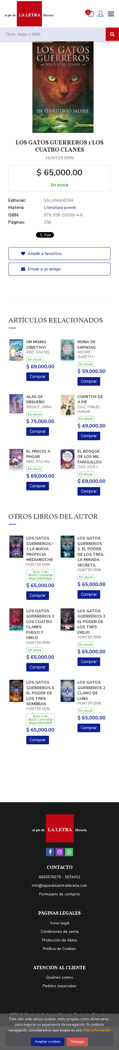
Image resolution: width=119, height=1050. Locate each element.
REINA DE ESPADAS (86, 344)
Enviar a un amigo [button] (44, 269)
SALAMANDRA (59, 200)
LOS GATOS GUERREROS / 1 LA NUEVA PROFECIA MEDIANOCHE (39, 549)
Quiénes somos (59, 977)
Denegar (77, 1041)
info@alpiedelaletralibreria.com (59, 885)
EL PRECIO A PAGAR (38, 454)
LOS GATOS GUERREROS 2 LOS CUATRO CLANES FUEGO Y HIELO (40, 624)
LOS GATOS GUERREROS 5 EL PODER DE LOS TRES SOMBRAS (40, 693)
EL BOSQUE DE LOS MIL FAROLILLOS (89, 457)
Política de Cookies (59, 948)
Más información (97, 1030)
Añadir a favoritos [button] (44, 254)
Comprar (38, 376)
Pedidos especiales (59, 986)
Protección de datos (59, 940)
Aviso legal (59, 923)
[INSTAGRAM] (59, 852)
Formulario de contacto (59, 894)
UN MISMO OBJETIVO (36, 344)
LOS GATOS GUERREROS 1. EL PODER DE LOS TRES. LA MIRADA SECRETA (90, 552)
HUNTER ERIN (60, 158)
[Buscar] (112, 34)
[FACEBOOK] (50, 852)
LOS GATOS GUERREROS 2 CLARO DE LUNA (91, 690)
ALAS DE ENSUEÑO (35, 399)
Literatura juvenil (60, 207)
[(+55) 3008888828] (69, 852)
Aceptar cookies (48, 1041)
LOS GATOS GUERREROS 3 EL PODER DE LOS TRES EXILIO (91, 621)
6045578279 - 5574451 (59, 877)
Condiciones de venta (60, 931)
